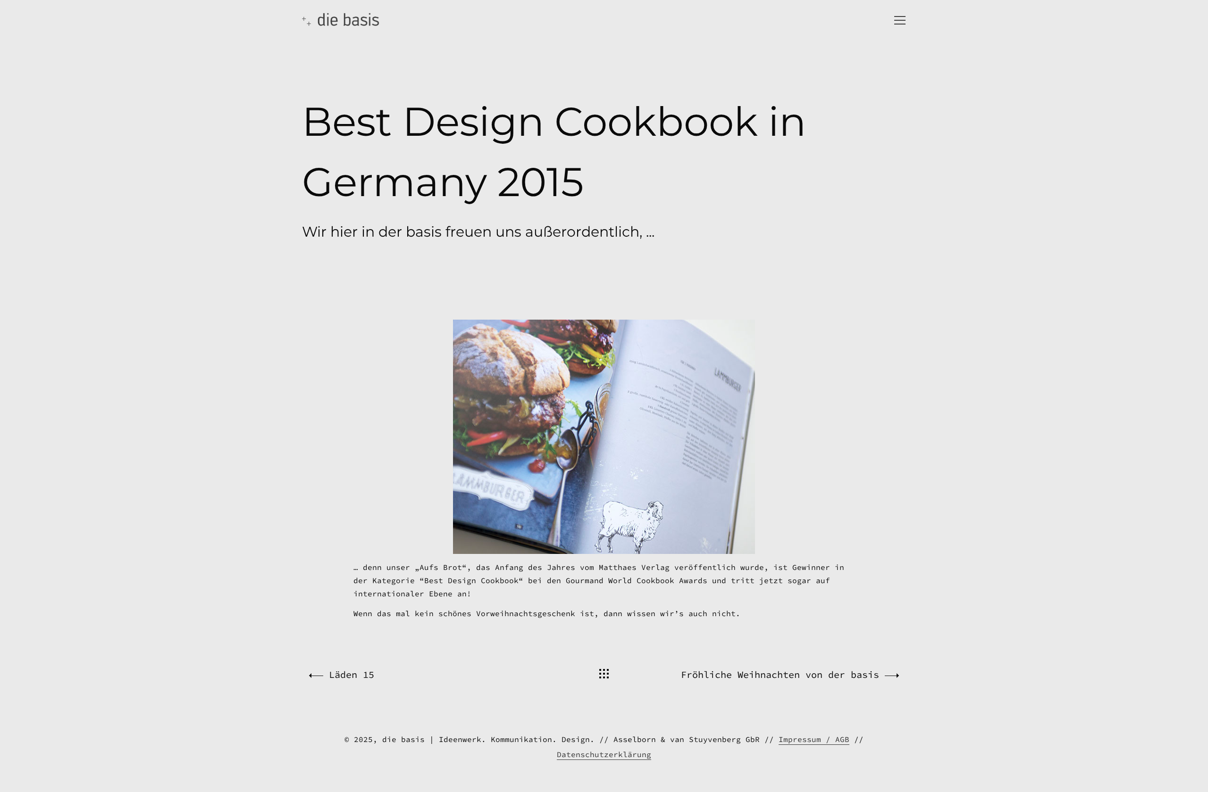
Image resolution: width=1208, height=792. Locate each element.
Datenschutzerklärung (604, 754)
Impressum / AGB (814, 739)
